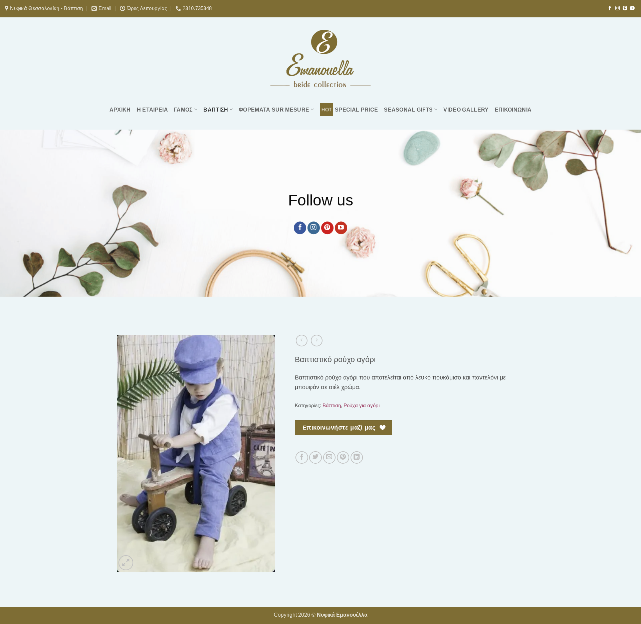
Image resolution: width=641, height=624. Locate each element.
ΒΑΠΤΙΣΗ (215, 110)
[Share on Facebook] (301, 457)
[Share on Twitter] (315, 457)
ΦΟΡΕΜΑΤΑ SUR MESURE (274, 110)
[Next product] (301, 340)
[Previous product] (317, 340)
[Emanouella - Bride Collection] (320, 59)
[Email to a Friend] (329, 457)
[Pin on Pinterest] (343, 457)
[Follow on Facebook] (610, 8)
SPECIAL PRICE (356, 110)
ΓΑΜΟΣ (183, 110)
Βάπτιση (332, 405)
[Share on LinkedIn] (357, 457)
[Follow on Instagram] (617, 8)
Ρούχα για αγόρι (362, 405)
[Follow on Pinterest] (625, 8)
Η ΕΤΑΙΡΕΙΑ (152, 110)
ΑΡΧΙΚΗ (120, 110)
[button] (126, 562)
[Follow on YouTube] (632, 8)
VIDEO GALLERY (465, 110)
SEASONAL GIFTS (408, 110)
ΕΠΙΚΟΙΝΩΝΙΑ (513, 110)
